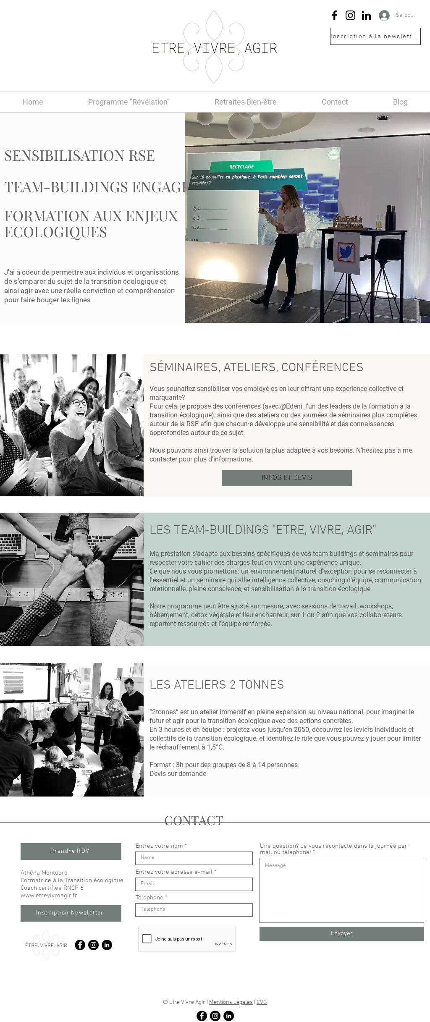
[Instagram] (350, 15)
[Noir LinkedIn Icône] (366, 15)
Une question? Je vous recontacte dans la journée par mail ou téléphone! (333, 849)
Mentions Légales (231, 1002)
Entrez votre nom (159, 846)
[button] (375, 36)
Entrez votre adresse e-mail (174, 872)
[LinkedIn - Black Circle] (107, 945)
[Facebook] (334, 15)
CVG (262, 1002)
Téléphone (149, 898)
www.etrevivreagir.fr (49, 895)
